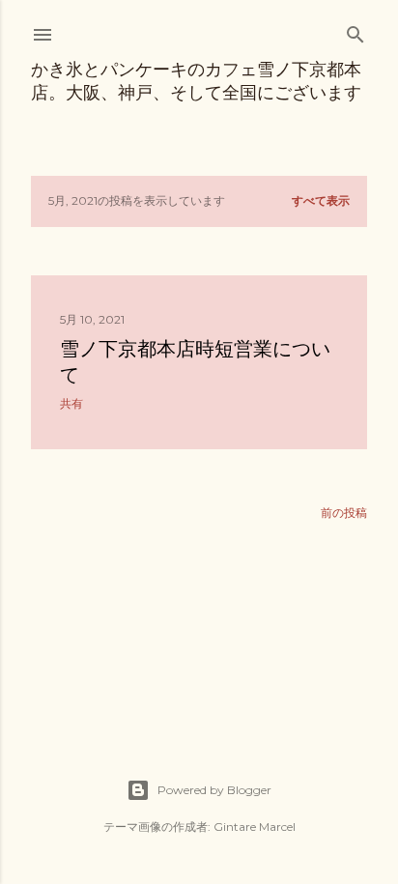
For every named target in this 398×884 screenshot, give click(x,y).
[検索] (355, 30)
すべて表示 (321, 200)
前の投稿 (344, 512)
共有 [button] (71, 403)
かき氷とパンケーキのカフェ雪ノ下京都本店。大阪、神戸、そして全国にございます (196, 80)
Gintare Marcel (254, 826)
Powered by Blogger (214, 790)
